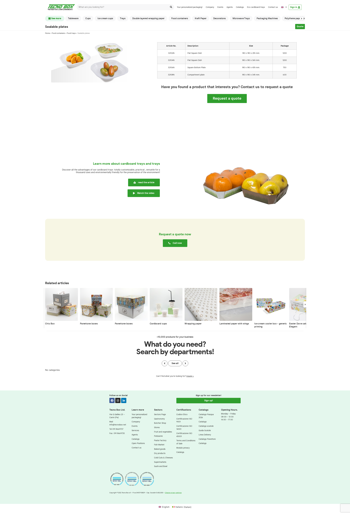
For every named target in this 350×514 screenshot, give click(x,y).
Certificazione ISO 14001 (184, 427)
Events (220, 7)
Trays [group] (123, 18)
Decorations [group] (219, 18)
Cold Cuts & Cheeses (163, 458)
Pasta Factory (160, 440)
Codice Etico (181, 414)
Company (210, 7)
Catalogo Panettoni (207, 439)
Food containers (58, 33)
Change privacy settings (173, 492)
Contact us (273, 7)
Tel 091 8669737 (116, 429)
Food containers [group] (179, 18)
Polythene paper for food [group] (297, 18)
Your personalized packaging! (189, 7)
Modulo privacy (183, 448)
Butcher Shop (160, 423)
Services (135, 430)
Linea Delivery (205, 435)
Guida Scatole (205, 430)
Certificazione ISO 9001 (184, 420)
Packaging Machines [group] (267, 18)
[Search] (171, 7)
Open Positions (138, 443)
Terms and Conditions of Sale (185, 442)
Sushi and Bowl (160, 466)
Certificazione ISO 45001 (184, 434)
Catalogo (203, 422)
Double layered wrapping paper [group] (148, 18)
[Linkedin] (123, 400)
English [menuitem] (165, 507)
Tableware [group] (73, 18)
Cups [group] (88, 18)
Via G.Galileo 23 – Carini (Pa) (117, 416)
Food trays (71, 33)
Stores (157, 427)
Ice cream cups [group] (105, 18)
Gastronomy (159, 419)
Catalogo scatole (206, 426)
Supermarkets (160, 462)
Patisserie (158, 436)
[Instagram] (117, 400)
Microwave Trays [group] (241, 18)
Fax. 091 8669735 (117, 433)
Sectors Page (160, 414)
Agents (230, 7)
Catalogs (240, 7)
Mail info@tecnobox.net (117, 423)
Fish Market (159, 445)
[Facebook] (112, 400)
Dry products (159, 453)
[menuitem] (284, 7)
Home (47, 33)
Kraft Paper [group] (200, 18)
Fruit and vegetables (163, 432)
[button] (302, 18)
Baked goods (159, 449)
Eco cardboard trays (256, 7)
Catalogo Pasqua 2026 (206, 416)
